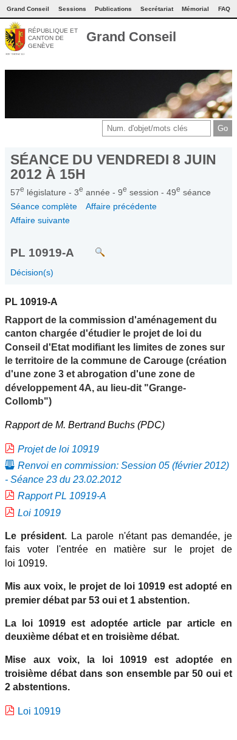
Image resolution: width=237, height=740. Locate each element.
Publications (113, 8)
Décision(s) (31, 272)
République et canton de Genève (53, 38)
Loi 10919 (39, 513)
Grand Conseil (131, 36)
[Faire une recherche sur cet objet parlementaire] (91, 246)
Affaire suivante (40, 220)
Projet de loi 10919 (58, 449)
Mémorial (195, 8)
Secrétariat (156, 8)
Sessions (72, 8)
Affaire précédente (121, 206)
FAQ (224, 8)
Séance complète (43, 206)
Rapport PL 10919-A (62, 496)
